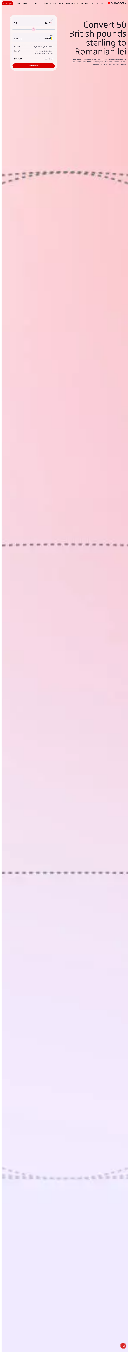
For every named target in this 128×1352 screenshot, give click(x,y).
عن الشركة (47, 3)
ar (36, 3)
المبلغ (51, 20)
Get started (33, 66)
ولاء (54, 3)
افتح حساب (7, 3)
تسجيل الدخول (22, 3)
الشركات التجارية (82, 3)
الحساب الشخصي (97, 3)
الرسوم (60, 3)
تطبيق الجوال (70, 3)
